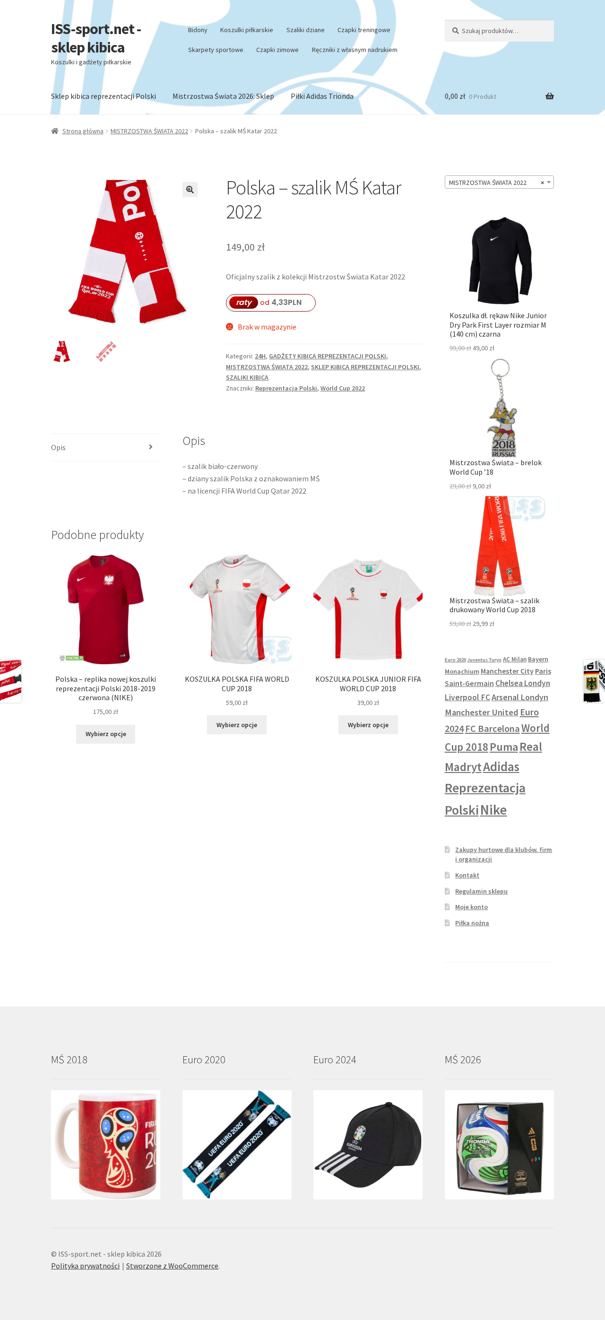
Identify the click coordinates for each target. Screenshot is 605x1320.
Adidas (501, 766)
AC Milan (515, 659)
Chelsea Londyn (522, 683)
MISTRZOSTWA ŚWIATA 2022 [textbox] (496, 182)
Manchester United (482, 712)
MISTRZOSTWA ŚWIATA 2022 (149, 131)
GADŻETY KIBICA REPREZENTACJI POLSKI (327, 356)
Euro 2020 (455, 660)
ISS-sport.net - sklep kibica (96, 38)
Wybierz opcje (106, 733)
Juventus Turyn (484, 660)
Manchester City (507, 671)
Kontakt (467, 875)
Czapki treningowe (363, 30)
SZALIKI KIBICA (247, 377)
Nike (493, 809)
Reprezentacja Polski (286, 388)
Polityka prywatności (85, 1265)
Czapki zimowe (277, 49)
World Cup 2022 (342, 388)
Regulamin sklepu (481, 891)
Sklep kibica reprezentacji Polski (103, 96)
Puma (504, 746)
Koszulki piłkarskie (246, 30)
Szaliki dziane (305, 30)
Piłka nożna (472, 923)
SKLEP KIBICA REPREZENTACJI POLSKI (365, 367)
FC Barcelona (492, 728)
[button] (190, 189)
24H (260, 356)
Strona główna (83, 131)
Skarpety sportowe (215, 49)
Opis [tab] (58, 447)
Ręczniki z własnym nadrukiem (355, 49)
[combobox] (499, 182)
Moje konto (471, 907)
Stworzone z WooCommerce (172, 1265)
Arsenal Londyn (520, 697)
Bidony (197, 30)
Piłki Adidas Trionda (322, 96)
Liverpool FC (467, 697)
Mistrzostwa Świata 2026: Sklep (223, 96)
